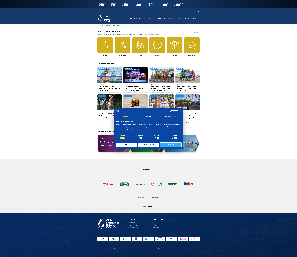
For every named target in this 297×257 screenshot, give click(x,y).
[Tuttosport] (155, 197)
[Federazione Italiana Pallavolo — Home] (105, 18)
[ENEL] (156, 184)
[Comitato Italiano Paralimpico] (148, 239)
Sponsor (134, 12)
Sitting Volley (156, 225)
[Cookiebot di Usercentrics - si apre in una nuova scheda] (171, 111)
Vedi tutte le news (192, 123)
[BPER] (172, 184)
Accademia (171, 18)
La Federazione (135, 18)
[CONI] (137, 239)
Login (196, 33)
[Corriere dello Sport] (141, 197)
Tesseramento (149, 18)
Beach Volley (156, 227)
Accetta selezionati (148, 144)
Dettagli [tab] (148, 116)
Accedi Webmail (132, 222)
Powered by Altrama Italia (153, 249)
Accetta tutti (170, 144)
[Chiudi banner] (181, 111)
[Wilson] (108, 184)
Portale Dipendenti (132, 225)
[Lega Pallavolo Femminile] (183, 239)
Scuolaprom (160, 18)
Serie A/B (155, 222)
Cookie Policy (185, 249)
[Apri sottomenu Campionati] (188, 18)
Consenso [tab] (125, 116)
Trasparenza (131, 230)
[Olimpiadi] (102, 239)
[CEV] (171, 239)
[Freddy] (148, 169)
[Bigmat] (188, 184)
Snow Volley (156, 230)
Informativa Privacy (133, 227)
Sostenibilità (126, 12)
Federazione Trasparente (103, 12)
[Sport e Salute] (125, 239)
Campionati (182, 18)
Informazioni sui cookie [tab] (171, 116)
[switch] (140, 138)
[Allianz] (140, 184)
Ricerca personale (116, 12)
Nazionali (193, 18)
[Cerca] (198, 12)
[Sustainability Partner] (148, 206)
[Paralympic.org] (114, 239)
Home (101, 25)
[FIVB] (160, 239)
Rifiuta (126, 144)
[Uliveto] (124, 184)
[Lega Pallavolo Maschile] (194, 239)
